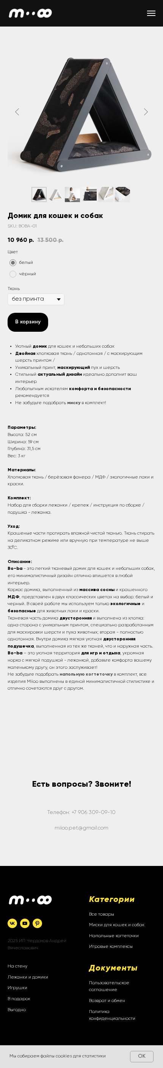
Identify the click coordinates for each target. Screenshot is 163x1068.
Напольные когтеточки (114, 936)
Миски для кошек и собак (116, 925)
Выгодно (17, 1010)
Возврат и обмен (107, 1001)
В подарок (19, 999)
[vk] (12, 923)
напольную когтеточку (86, 674)
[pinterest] (37, 923)
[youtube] (25, 923)
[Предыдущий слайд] (17, 111)
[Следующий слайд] (146, 111)
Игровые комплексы (111, 946)
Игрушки (17, 988)
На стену (17, 966)
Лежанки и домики (28, 977)
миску (73, 403)
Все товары (101, 914)
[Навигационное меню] (151, 13)
